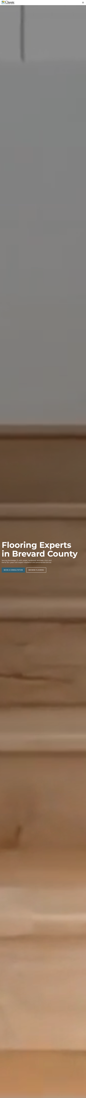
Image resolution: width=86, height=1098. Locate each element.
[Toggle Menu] (83, 2)
